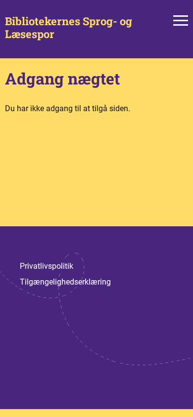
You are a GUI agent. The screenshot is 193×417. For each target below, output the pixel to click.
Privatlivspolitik (46, 266)
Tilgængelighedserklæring (65, 282)
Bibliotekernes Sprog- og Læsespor (68, 28)
